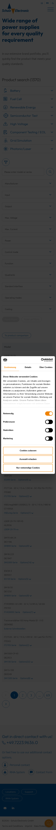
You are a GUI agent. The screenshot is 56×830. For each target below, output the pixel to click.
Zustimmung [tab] (10, 367)
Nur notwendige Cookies (28, 468)
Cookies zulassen (28, 450)
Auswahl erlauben (28, 459)
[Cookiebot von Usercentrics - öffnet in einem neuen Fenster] (41, 360)
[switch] (49, 422)
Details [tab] (28, 367)
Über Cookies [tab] (45, 367)
